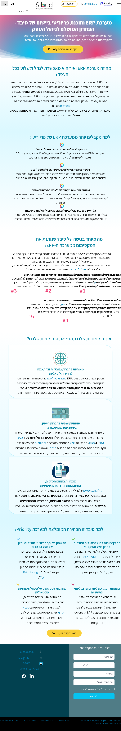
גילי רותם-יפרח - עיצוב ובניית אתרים (107, 723)
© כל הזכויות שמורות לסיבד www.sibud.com (18, 720)
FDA (101, 443)
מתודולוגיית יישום (92, 557)
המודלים (65, 106)
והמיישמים (89, 490)
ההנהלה (81, 269)
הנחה (53, 448)
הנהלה (100, 490)
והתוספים (40, 443)
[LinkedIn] (31, 676)
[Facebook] (24, 676)
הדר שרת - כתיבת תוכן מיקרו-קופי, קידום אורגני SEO (101, 720)
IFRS (92, 443)
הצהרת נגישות (63, 720)
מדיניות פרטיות (47, 720)
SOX (20, 438)
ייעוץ (72, 443)
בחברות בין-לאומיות (56, 378)
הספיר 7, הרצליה (29, 669)
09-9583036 (90, 3)
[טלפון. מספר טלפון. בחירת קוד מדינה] (78, 665)
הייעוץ (64, 304)
